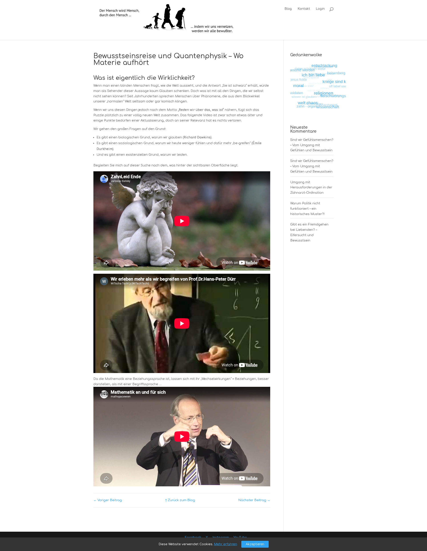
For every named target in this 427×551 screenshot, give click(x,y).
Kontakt (304, 8)
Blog (288, 8)
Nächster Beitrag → (254, 500)
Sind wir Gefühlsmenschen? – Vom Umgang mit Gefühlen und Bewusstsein (311, 145)
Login (320, 8)
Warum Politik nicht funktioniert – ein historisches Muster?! (307, 209)
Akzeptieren (255, 544)
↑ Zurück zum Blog (180, 500)
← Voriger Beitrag (107, 500)
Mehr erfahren (225, 544)
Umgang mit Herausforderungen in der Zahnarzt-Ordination (311, 188)
